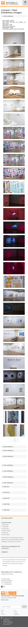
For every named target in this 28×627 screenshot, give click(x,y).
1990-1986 (6, 504)
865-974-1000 (4, 599)
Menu (26, 3)
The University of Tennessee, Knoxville (2, 4)
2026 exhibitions (8, 16)
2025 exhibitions (8, 446)
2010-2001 (6, 492)
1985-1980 (6, 510)
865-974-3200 (8, 582)
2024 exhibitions (8, 450)
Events (2, 610)
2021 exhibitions (8, 471)
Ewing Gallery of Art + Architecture (12, 3)
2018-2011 (6, 486)
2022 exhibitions (8, 465)
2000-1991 (6, 498)
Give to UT (3, 614)
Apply (2, 611)
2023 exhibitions (8, 456)
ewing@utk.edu (8, 583)
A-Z (14, 610)
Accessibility (16, 614)
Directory (16, 613)
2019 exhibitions (8, 482)
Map (2, 613)
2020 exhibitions (8, 477)
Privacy (15, 611)
